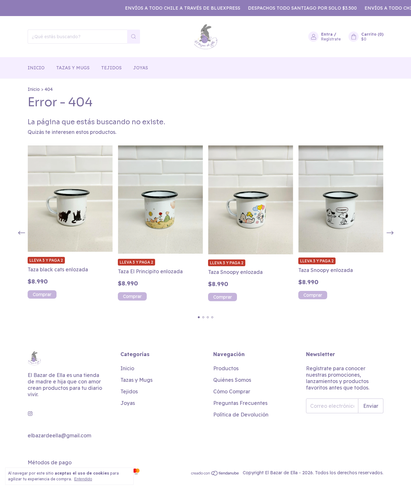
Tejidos (111, 68)
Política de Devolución (240, 414)
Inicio (36, 68)
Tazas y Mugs (73, 68)
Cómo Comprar (231, 391)
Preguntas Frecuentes (240, 403)
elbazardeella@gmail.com (59, 435)
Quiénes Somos (232, 380)
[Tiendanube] (215, 474)
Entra (327, 34)
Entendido (83, 479)
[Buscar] (133, 37)
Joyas (140, 68)
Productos (226, 368)
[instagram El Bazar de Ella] (30, 413)
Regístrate (331, 39)
